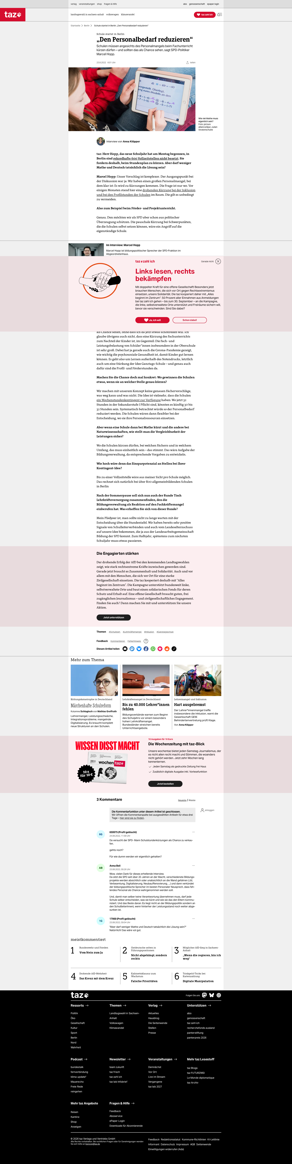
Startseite (75, 26)
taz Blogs (192, 1068)
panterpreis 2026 (197, 1037)
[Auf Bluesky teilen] (139, 648)
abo (189, 1013)
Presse (152, 1032)
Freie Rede (77, 1086)
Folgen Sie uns (193, 995)
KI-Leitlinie (213, 1139)
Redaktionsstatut (171, 1139)
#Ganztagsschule (165, 631)
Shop (74, 1121)
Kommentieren (118, 641)
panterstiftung (195, 1032)
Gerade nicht (207, 261)
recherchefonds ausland (201, 1028)
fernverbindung (79, 1072)
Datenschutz (168, 1144)
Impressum (182, 1144)
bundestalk (77, 1067)
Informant (154, 1144)
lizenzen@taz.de (92, 1144)
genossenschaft (196, 1018)
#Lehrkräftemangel (132, 631)
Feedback (115, 1111)
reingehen (76, 1091)
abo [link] (185, 4)
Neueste (182, 800)
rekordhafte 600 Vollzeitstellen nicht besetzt (145, 158)
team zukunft (116, 1067)
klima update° (78, 1076)
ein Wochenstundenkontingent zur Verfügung (129, 400)
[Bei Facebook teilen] (146, 648)
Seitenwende (203, 1144)
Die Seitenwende (157, 1023)
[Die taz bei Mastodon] (204, 996)
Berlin (86, 26)
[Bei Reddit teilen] (167, 648)
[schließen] (218, 261)
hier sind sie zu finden (132, 818)
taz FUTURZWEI (196, 1073)
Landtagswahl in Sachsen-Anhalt (124, 1016)
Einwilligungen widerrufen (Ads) (166, 1149)
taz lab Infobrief (118, 1081)
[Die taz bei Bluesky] (211, 996)
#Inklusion (149, 631)
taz (80, 995)
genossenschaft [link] (197, 4)
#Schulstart (115, 631)
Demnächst (154, 1067)
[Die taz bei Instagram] (218, 996)
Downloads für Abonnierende (126, 1125)
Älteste (192, 800)
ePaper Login (117, 1121)
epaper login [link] (213, 4)
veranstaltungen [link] (87, 4)
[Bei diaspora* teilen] (160, 648)
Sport (74, 1032)
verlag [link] (74, 4)
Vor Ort (152, 1072)
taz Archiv (192, 1082)
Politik (74, 1013)
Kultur (74, 1028)
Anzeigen (76, 1126)
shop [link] (99, 4)
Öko (73, 1018)
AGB (193, 1144)
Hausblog (153, 1018)
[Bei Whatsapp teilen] (153, 648)
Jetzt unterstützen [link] (113, 617)
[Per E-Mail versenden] (125, 648)
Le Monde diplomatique (200, 1077)
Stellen (152, 1028)
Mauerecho (77, 1081)
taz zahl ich (193, 1023)
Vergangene (155, 1081)
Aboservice (115, 1116)
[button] (219, 14)
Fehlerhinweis (134, 641)
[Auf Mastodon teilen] (132, 648)
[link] (88, 14)
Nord (73, 1042)
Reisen (74, 1112)
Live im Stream (156, 1076)
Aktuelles (153, 1013)
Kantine (75, 1117)
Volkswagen (116, 1023)
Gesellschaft (78, 1023)
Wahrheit (76, 1047)
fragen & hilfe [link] (110, 4)
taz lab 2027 (155, 1086)
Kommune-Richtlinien (194, 1139)
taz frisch (114, 1072)
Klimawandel (116, 1028)
